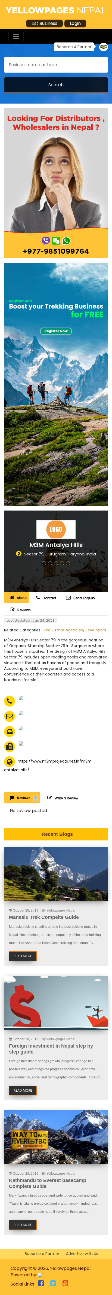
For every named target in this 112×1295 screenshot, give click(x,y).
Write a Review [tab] (66, 798)
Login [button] (75, 23)
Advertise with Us (82, 1253)
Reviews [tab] (26, 798)
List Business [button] (44, 23)
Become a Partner (42, 1253)
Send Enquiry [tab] (84, 598)
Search (56, 85)
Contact (49, 598)
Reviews (24, 610)
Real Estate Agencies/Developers (74, 630)
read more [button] (23, 956)
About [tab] (22, 597)
